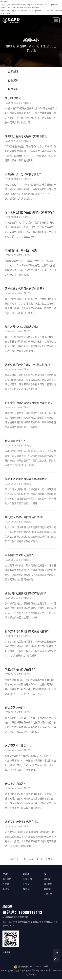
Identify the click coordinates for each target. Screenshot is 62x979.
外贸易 (5, 883)
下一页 (39, 859)
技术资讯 (13, 89)
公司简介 (48, 878)
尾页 (50, 859)
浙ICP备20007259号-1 (42, 970)
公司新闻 (13, 71)
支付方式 (48, 893)
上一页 (22, 859)
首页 (12, 859)
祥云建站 (6, 878)
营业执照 (48, 883)
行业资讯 (13, 80)
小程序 (5, 888)
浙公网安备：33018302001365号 (33, 966)
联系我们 (48, 888)
